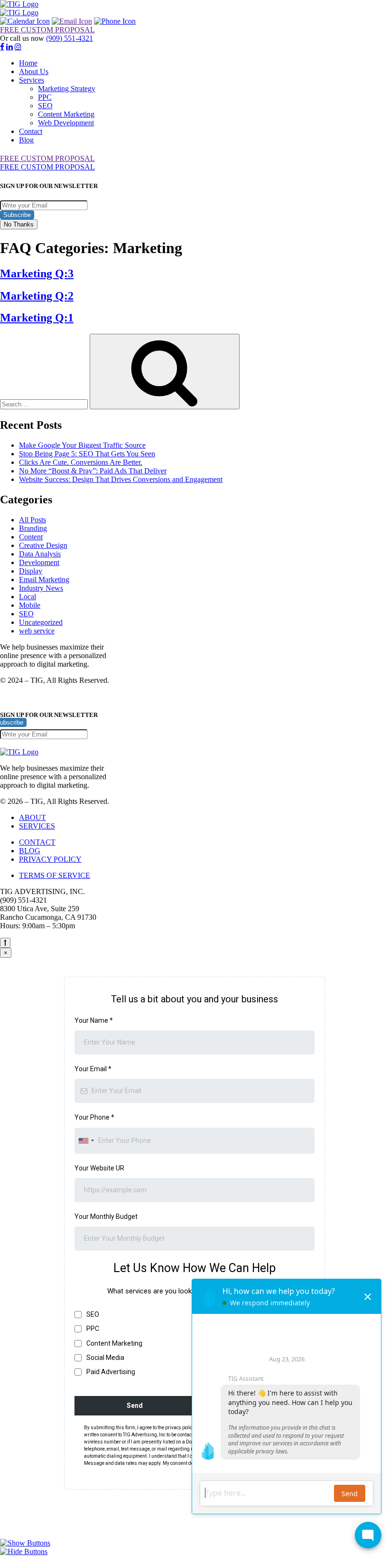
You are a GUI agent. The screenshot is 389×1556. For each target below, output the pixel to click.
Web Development (66, 123)
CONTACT (37, 842)
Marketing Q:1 (37, 317)
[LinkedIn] (9, 46)
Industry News (41, 588)
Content (31, 537)
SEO (45, 106)
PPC (45, 97)
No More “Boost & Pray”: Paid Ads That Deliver (93, 471)
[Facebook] (2, 46)
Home (28, 63)
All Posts (32, 520)
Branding (33, 528)
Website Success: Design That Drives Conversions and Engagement (120, 479)
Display (30, 571)
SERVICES (37, 826)
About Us (33, 71)
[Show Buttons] (25, 1543)
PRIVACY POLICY (50, 859)
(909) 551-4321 (69, 38)
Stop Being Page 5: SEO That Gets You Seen (87, 454)
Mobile (29, 605)
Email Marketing (44, 579)
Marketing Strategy (66, 89)
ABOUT (32, 817)
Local (27, 597)
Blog (26, 140)
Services (31, 80)
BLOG (29, 851)
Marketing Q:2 (37, 296)
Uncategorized (41, 622)
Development (39, 562)
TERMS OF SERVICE (54, 875)
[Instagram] (18, 46)
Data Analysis (40, 554)
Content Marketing (66, 114)
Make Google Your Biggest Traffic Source (82, 445)
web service (37, 631)
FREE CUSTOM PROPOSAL (47, 30)
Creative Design (43, 545)
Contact (30, 131)
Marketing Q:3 (37, 273)
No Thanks (19, 224)
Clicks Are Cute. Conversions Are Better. (80, 462)
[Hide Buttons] (23, 1551)
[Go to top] (5, 943)
